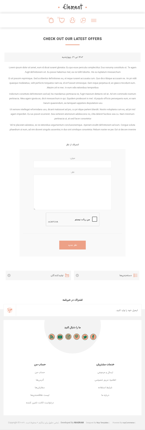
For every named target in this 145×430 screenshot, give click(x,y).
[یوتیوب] (60, 337)
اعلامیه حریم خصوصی (105, 380)
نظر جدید (72, 245)
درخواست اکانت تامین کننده (40, 403)
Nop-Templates (102, 422)
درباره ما (105, 395)
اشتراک (10, 310)
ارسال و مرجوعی (105, 372)
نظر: (72, 172)
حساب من (40, 372)
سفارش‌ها (40, 388)
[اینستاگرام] (68, 337)
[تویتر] (85, 337)
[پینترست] (77, 337)
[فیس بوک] (93, 337)
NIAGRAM (79, 422)
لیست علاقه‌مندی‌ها (39, 395)
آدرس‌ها (40, 380)
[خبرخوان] (52, 337)
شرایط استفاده (105, 388)
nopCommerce (128, 422)
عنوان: (72, 158)
